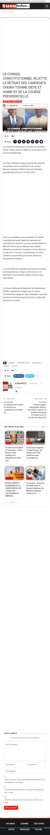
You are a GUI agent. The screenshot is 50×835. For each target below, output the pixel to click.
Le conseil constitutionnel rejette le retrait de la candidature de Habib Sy (13, 407)
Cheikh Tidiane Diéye (23, 362)
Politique (18, 101)
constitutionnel (36, 362)
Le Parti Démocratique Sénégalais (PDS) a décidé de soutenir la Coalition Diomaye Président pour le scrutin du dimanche (37, 410)
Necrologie (24, 829)
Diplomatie (10, 824)
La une (12, 101)
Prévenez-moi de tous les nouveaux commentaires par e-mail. (24, 791)
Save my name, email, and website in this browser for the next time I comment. (25, 781)
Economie (9, 478)
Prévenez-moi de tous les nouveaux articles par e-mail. (24, 801)
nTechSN (46, 828)
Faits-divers (39, 824)
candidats (11, 362)
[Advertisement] (25, 45)
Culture (38, 829)
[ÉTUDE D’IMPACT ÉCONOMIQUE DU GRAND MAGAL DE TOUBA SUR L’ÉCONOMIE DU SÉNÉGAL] (14, 473)
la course (14, 366)
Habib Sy (6, 366)
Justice (6, 101)
